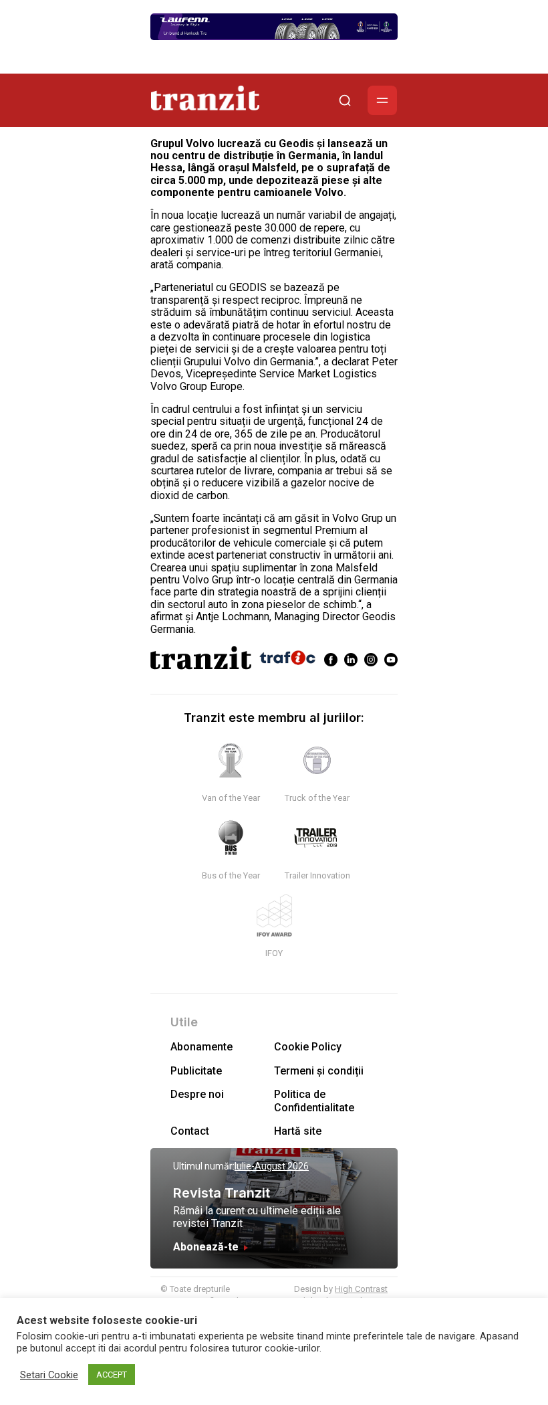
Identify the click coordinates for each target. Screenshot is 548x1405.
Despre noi (197, 1094)
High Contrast (361, 1289)
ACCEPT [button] (111, 1375)
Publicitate (196, 1070)
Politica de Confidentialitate (314, 1100)
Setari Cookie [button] (49, 1375)
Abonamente (201, 1046)
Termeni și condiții (319, 1070)
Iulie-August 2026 (272, 1166)
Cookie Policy (307, 1046)
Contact (189, 1131)
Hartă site (297, 1131)
